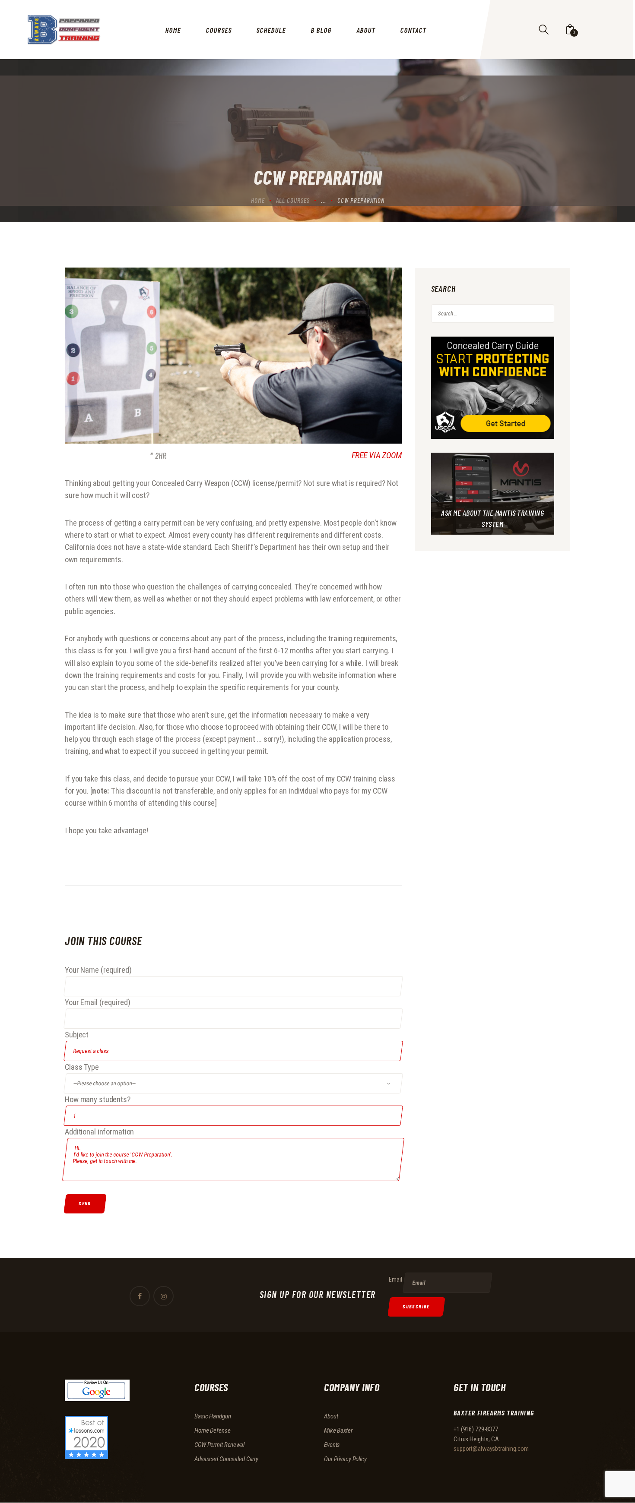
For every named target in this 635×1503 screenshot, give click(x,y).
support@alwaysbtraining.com (491, 1449)
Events (332, 1445)
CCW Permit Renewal (219, 1445)
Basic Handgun (212, 1416)
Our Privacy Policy (345, 1459)
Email (395, 1279)
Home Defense (212, 1430)
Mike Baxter (338, 1430)
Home (258, 200)
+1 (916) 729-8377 (476, 1429)
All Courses (293, 200)
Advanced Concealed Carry (226, 1459)
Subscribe (416, 1306)
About (331, 1416)
